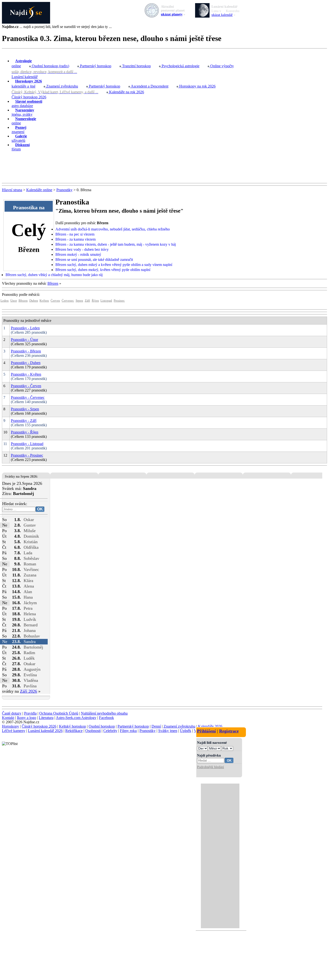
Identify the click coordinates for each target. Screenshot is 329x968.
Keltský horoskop (72, 726)
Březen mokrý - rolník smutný (78, 254)
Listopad (106, 300)
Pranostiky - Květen (26, 374)
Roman (30, 564)
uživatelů (19, 138)
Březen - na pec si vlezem (74, 234)
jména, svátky (23, 112)
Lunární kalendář (25, 77)
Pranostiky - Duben (25, 363)
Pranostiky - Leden (25, 328)
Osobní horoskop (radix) (50, 66)
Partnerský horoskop (95, 66)
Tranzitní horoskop (136, 66)
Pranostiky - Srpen (25, 409)
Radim (29, 652)
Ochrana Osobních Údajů (58, 713)
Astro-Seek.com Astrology (76, 718)
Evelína (30, 674)
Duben (33, 300)
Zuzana (30, 575)
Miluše (30, 530)
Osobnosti (93, 731)
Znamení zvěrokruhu (61, 86)
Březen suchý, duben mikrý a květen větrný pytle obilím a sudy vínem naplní (113, 265)
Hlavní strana (12, 190)
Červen (55, 300)
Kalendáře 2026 (210, 726)
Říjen (95, 300)
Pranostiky (64, 190)
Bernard (31, 625)
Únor (13, 300)
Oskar (29, 519)
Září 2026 (28, 691)
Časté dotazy (11, 713)
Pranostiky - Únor (24, 340)
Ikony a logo (26, 718)
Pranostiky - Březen (26, 351)
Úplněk (185, 731)
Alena (29, 586)
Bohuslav (32, 636)
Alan (28, 591)
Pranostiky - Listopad (27, 444)
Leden (4, 300)
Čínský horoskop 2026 (29, 97)
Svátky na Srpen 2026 (21, 476)
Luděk (29, 658)
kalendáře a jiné (27, 83)
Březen (52, 283)
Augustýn (32, 669)
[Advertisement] (164, 167)
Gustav (30, 525)
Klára (28, 580)
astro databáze (27, 103)
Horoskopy (10, 726)
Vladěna (31, 680)
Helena (30, 613)
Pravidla (30, 713)
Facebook (106, 718)
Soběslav (31, 558)
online (22, 63)
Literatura (46, 718)
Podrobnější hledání (210, 767)
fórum (21, 147)
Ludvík (30, 619)
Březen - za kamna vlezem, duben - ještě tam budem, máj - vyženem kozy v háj (115, 244)
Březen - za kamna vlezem (75, 239)
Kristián (31, 541)
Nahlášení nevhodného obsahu (104, 713)
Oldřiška (31, 547)
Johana (30, 630)
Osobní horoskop (102, 726)
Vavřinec (31, 569)
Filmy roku (128, 731)
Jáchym (30, 602)
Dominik (31, 536)
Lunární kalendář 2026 (45, 731)
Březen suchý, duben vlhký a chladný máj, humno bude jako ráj (54, 275)
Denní (156, 726)
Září (87, 300)
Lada (28, 552)
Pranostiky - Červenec (28, 397)
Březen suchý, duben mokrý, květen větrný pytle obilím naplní (102, 270)
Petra (28, 608)
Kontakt (8, 718)
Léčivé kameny (13, 731)
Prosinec (119, 300)
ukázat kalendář (222, 15)
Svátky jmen (167, 731)
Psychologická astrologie (180, 66)
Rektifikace (74, 731)
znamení (19, 129)
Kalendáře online (39, 190)
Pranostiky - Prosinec (27, 455)
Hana (28, 597)
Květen (44, 300)
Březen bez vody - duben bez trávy (82, 249)
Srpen (79, 300)
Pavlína (30, 686)
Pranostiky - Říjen (24, 432)
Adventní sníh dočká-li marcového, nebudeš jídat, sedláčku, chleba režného (112, 229)
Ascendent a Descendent (149, 86)
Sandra (30, 641)
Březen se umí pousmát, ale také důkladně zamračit (94, 259)
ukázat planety (172, 14)
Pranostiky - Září (23, 421)
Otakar (29, 663)
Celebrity (110, 731)
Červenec (68, 300)
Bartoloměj (33, 647)
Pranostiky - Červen (26, 386)
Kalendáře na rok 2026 (126, 92)
